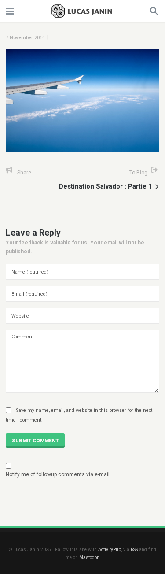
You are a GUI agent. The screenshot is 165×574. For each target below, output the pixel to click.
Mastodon (89, 557)
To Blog (138, 173)
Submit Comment (35, 440)
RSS (134, 549)
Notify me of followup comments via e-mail (58, 474)
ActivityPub (109, 549)
